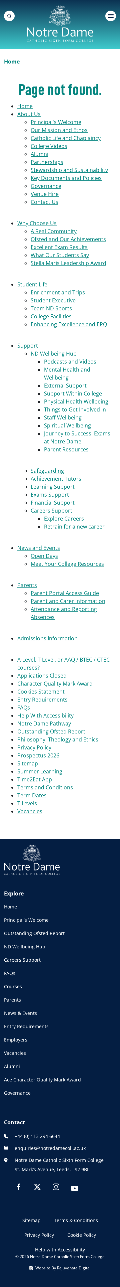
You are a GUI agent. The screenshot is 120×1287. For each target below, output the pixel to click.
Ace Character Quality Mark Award (42, 1079)
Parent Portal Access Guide (65, 593)
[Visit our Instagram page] (56, 1188)
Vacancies (29, 811)
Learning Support (53, 486)
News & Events (20, 1013)
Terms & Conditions (76, 1220)
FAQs (23, 707)
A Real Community (54, 231)
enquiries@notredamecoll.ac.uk (50, 1148)
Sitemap (27, 763)
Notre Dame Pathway (44, 723)
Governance (46, 186)
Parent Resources (66, 449)
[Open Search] (9, 16)
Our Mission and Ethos (59, 130)
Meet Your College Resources (67, 563)
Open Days (44, 556)
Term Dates (32, 795)
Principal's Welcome (56, 122)
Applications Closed (42, 675)
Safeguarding (47, 470)
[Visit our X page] (37, 1188)
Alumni (39, 154)
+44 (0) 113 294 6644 (37, 1136)
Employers (15, 1040)
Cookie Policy (81, 1235)
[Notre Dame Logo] (60, 23)
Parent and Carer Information (68, 601)
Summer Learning (39, 771)
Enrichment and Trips (58, 292)
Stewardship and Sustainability (69, 170)
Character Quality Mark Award (55, 683)
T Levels (27, 803)
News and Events (38, 548)
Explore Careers (64, 518)
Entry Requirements (42, 699)
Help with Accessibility (60, 1249)
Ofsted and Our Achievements (68, 239)
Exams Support (50, 494)
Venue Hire (45, 194)
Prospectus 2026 (38, 755)
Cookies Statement (41, 691)
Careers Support (51, 510)
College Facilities (51, 316)
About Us (29, 114)
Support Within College (73, 393)
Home (25, 106)
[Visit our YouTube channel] (75, 1190)
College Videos (49, 146)
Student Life (32, 284)
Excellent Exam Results (59, 247)
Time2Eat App (34, 779)
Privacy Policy (34, 747)
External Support (65, 385)
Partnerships (47, 162)
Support (27, 345)
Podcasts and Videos (70, 361)
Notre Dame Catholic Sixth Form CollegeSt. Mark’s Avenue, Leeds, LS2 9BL (59, 1165)
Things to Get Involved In (75, 409)
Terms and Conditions (45, 787)
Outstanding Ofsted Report (51, 731)
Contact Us (44, 202)
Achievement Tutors (56, 478)
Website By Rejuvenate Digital (62, 1268)
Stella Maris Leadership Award (68, 263)
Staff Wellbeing (63, 417)
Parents (27, 585)
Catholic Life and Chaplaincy (66, 138)
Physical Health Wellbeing (76, 401)
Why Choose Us (37, 223)
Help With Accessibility (45, 715)
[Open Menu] (110, 16)
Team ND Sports (51, 308)
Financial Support (53, 502)
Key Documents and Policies (66, 178)
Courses (13, 986)
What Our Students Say (60, 255)
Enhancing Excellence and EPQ (69, 324)
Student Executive (53, 300)
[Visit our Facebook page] (19, 1188)
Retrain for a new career (74, 526)
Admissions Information (47, 638)
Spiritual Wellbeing (67, 425)
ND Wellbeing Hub (54, 353)
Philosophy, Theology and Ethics (57, 739)
